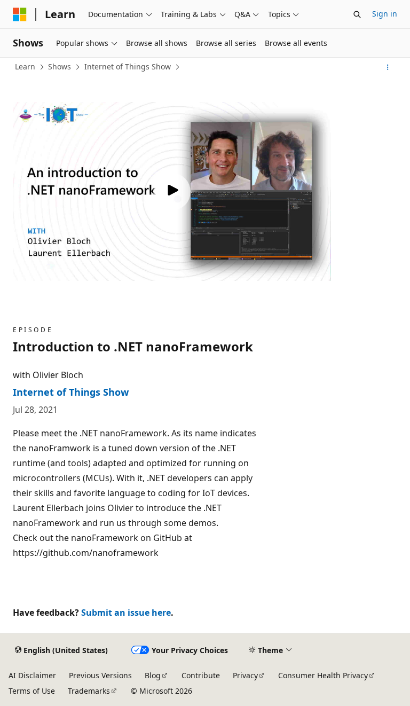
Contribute (201, 675)
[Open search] (357, 14)
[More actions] (388, 67)
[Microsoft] (20, 14)
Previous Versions (100, 675)
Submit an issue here (126, 612)
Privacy (245, 675)
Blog (153, 675)
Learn (25, 66)
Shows (59, 66)
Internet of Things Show (127, 66)
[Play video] (172, 191)
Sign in (384, 14)
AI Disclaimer (32, 675)
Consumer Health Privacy (323, 675)
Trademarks (89, 691)
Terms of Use (32, 691)
